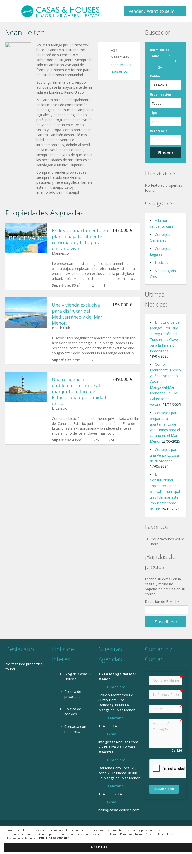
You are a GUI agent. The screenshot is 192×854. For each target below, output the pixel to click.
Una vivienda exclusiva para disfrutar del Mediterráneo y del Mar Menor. (77, 314)
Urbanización (160, 94)
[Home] (60, 11)
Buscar (166, 152)
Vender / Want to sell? (151, 11)
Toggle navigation (10, 11)
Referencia (159, 131)
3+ (160, 67)
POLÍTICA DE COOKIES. (54, 838)
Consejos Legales (160, 251)
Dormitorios (160, 50)
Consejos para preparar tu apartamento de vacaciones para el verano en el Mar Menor (165, 427)
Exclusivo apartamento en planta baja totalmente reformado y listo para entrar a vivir (80, 239)
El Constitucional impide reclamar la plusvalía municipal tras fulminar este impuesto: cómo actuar (165, 491)
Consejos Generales (160, 237)
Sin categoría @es (163, 273)
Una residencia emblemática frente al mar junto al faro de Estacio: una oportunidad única (79, 391)
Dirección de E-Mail (162, 601)
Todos (155, 56)
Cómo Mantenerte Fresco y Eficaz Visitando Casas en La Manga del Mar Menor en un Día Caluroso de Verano (165, 384)
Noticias (161, 262)
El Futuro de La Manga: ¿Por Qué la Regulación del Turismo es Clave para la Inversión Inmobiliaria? (165, 336)
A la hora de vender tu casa (162, 223)
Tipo (153, 113)
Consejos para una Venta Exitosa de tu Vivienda (164, 455)
